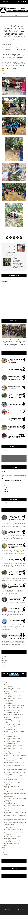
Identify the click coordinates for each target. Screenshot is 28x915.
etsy (2, 667)
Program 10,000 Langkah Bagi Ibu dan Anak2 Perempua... (14, 790)
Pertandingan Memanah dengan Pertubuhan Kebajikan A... (12, 711)
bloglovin (3, 665)
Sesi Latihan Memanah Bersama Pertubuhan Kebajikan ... (12, 725)
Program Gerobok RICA (14, 608)
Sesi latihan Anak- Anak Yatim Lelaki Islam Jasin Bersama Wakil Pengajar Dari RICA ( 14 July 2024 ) (17, 436)
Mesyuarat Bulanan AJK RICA (11, 843)
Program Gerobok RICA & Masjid (12, 836)
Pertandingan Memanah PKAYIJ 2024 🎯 (14, 705)
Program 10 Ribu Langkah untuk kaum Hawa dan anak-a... (14, 759)
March (5, 845)
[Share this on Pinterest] (14, 237)
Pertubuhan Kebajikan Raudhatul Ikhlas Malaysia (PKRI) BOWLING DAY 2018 (16, 586)
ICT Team (16, 909)
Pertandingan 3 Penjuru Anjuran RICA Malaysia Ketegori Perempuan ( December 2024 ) (17, 361)
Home (5, 458)
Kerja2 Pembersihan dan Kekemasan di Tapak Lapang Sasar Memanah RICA (17, 428)
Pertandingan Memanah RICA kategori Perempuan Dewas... (14, 745)
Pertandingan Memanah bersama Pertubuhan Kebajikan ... (12, 802)
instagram (4, 660)
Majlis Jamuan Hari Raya (10, 838)
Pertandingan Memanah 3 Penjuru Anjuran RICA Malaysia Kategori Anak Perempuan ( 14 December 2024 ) (16, 379)
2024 (3, 681)
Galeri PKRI (4, 503)
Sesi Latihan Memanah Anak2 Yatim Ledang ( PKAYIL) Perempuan (16, 403)
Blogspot (14, 911)
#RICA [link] (3, 73)
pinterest (3, 662)
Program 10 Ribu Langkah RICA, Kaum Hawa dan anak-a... (14, 732)
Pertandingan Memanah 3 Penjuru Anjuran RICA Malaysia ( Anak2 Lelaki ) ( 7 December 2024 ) (16, 369)
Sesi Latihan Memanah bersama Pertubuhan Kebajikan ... (12, 728)
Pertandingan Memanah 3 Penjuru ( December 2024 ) (13, 699)
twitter (3, 658)
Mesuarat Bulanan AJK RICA (11, 796)
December (6, 683)
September (6, 854)
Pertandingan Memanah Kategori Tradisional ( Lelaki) (12, 840)
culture (5, 495)
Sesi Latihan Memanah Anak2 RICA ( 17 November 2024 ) (14, 708)
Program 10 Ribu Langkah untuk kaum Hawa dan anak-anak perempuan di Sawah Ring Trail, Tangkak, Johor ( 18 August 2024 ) (16, 636)
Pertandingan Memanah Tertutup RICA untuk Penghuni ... (14, 830)
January (5, 851)
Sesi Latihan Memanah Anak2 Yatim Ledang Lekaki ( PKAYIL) (16, 419)
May (4, 849)
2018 (2, 852)
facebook (3, 656)
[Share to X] (10, 237)
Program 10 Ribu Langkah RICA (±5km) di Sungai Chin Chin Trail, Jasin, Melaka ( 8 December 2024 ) (16, 396)
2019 (3, 847)
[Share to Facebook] (7, 237)
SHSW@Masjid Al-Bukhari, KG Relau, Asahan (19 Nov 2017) (15, 598)
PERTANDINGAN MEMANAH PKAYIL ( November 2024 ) (13, 714)
